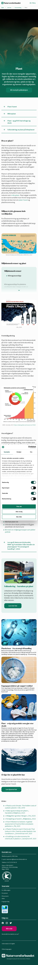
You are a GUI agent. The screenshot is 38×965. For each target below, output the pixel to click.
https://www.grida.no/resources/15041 (25, 425)
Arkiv (3, 898)
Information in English (8, 943)
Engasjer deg (5, 901)
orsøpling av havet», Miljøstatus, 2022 (21, 819)
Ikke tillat (19, 516)
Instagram (7, 923)
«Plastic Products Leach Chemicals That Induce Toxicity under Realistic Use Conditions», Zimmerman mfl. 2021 (20, 831)
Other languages (6, 949)
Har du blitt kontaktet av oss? (10, 934)
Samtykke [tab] (7, 452)
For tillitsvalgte (6, 890)
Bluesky (11, 923)
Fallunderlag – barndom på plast (18, 586)
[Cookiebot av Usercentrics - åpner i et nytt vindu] (28, 447)
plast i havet (23, 200)
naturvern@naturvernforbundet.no (16, 859)
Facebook (3, 923)
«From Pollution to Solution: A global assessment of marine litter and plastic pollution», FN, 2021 (19, 824)
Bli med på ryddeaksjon (19, 90)
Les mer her (12, 606)
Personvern (5, 896)
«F (6, 819)
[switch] (33, 487)
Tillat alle (19, 506)
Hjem (2, 7)
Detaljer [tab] (19, 452)
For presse (5, 893)
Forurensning (18, 7)
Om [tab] (31, 452)
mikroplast (15, 195)
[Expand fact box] (19, 290)
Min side (9, 929)
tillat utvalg (19, 511)
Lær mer (9, 7)
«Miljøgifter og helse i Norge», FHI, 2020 (20, 816)
